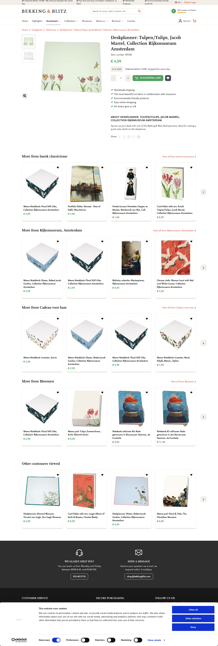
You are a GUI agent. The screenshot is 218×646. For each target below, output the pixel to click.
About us (101, 21)
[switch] (85, 640)
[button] (194, 21)
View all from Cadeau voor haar (178, 307)
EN (178, 3)
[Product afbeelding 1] (28, 41)
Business (116, 21)
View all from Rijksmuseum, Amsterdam (173, 230)
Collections (70, 21)
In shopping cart (150, 78)
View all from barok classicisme (178, 156)
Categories (37, 30)
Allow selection (193, 618)
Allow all (193, 609)
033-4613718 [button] (79, 576)
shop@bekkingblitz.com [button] (139, 576)
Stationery (51, 30)
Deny (193, 627)
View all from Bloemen (182, 381)
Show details (154, 640)
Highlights (37, 21)
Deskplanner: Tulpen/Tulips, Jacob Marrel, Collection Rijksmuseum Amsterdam (99, 30)
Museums (87, 21)
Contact (131, 21)
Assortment (53, 21)
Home (25, 21)
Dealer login (190, 2)
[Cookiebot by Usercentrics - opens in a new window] (19, 640)
